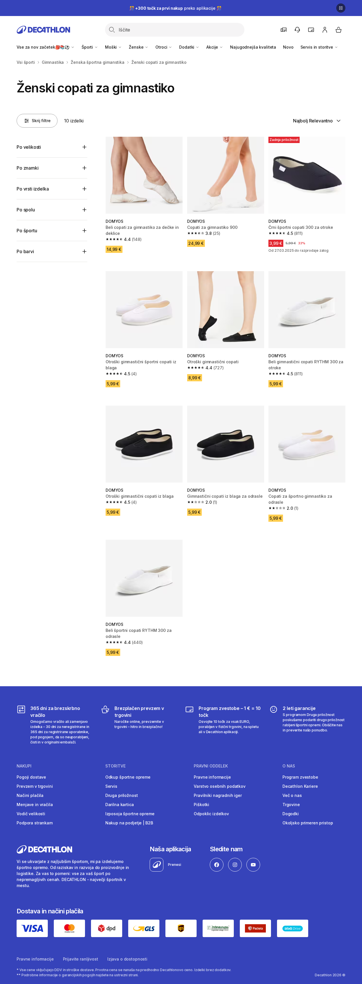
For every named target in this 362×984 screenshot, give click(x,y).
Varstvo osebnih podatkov (220, 786)
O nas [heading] (288, 766)
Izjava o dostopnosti (127, 959)
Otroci (161, 47)
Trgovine (291, 804)
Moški (111, 47)
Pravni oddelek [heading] (211, 766)
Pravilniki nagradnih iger (218, 795)
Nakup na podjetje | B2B (129, 822)
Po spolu (26, 210)
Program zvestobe (300, 777)
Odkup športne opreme (128, 777)
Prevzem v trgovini (35, 786)
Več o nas (292, 795)
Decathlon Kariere (300, 786)
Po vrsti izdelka (33, 189)
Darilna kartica (119, 804)
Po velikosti (29, 147)
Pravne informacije (212, 777)
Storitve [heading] (115, 766)
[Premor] (340, 8)
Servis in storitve (317, 47)
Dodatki (187, 47)
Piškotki (201, 804)
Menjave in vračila (35, 804)
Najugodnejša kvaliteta (253, 47)
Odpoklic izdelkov (211, 813)
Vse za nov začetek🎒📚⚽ (44, 47)
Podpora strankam (35, 822)
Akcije (212, 47)
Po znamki (28, 168)
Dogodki (290, 813)
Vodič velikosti (31, 813)
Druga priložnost (121, 795)
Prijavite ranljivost (80, 959)
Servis (111, 786)
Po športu (27, 230)
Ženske (137, 47)
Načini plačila (30, 795)
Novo (288, 47)
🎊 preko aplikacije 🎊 (175, 8)
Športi (88, 47)
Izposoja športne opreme (130, 813)
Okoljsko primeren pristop (307, 822)
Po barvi (25, 251)
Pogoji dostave (31, 777)
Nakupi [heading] (24, 766)
